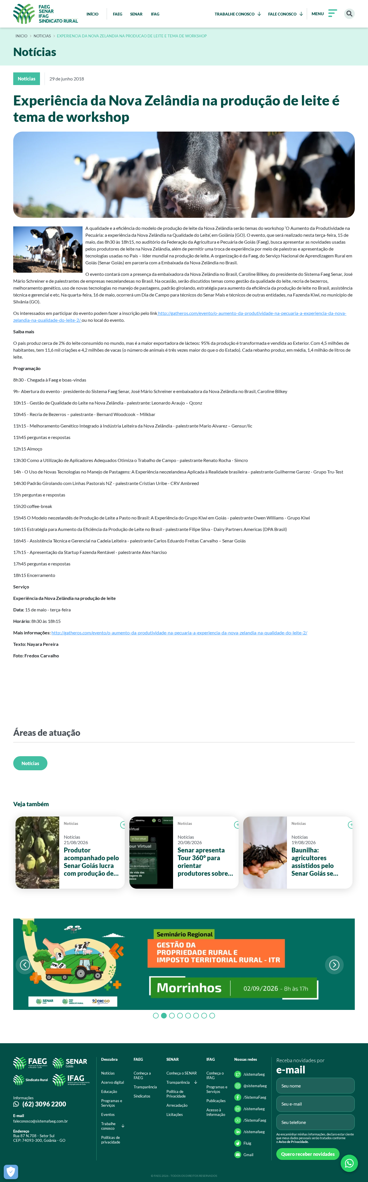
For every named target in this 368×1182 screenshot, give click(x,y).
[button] (334, 965)
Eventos (108, 1114)
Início (21, 36)
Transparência (145, 1087)
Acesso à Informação (215, 1112)
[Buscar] (349, 14)
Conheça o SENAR (181, 1073)
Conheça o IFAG (215, 1075)
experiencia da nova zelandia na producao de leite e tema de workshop (132, 36)
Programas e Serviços (111, 1103)
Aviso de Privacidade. (293, 1142)
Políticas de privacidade (110, 1139)
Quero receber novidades (308, 1154)
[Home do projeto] (45, 14)
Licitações (174, 1114)
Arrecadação (176, 1105)
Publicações (216, 1100)
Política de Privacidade (176, 1093)
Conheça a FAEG (142, 1075)
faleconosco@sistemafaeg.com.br (40, 1121)
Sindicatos (142, 1096)
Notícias (30, 763)
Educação (109, 1091)
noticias (42, 36)
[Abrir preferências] (11, 1172)
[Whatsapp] (349, 1163)
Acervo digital (112, 1082)
